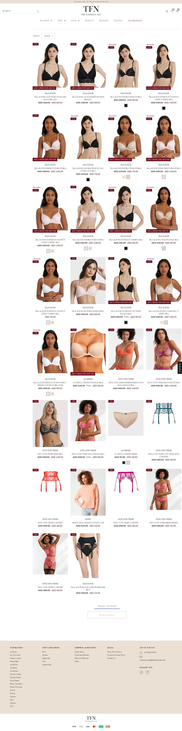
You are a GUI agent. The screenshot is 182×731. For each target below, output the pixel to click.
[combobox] (19, 11)
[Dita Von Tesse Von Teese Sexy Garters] (163, 423)
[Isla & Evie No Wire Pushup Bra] (88, 280)
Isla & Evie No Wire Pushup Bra (88, 311)
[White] (48, 322)
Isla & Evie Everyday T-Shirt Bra (126, 240)
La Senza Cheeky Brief (125, 454)
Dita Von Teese (126, 379)
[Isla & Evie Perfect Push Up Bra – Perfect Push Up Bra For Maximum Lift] (50, 352)
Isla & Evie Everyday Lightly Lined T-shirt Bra (164, 98)
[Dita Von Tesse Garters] (50, 556)
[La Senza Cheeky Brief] (125, 423)
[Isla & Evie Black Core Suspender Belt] (88, 556)
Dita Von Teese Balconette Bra (163, 382)
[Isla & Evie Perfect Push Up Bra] (50, 137)
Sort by (36, 36)
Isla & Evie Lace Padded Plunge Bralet (88, 98)
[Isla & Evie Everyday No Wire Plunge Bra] (125, 280)
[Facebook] (142, 672)
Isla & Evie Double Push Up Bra (125, 97)
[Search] (32, 11)
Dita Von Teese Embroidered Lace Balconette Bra (126, 383)
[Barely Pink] (124, 177)
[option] (91, 1)
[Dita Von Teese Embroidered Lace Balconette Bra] (125, 352)
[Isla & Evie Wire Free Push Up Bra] (163, 137)
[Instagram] (148, 672)
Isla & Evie (50, 93)
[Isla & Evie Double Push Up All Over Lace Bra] (88, 137)
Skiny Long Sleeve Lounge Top (88, 523)
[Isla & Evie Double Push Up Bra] (125, 66)
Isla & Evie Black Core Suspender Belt (88, 588)
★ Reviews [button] (180, 368)
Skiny (88, 519)
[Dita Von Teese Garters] (50, 492)
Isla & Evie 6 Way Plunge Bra (163, 240)
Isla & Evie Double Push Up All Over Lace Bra (88, 169)
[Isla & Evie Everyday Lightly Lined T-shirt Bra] (163, 66)
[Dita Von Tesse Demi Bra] (50, 423)
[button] (48, 36)
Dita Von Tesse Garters (50, 587)
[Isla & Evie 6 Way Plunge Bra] (163, 209)
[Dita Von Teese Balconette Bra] (163, 352)
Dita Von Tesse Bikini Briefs (164, 523)
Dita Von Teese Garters (50, 523)
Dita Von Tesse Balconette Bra (88, 454)
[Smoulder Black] (124, 463)
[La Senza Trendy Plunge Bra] (88, 352)
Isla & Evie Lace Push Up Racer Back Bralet (50, 98)
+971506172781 (150, 652)
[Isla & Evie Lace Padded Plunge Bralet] (88, 66)
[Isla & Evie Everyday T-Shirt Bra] (125, 209)
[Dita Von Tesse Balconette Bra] (88, 423)
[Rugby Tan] (128, 177)
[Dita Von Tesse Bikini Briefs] (163, 492)
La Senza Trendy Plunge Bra (88, 382)
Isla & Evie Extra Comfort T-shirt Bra (164, 312)
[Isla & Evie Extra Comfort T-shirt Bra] (163, 280)
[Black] (126, 105)
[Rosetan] (128, 463)
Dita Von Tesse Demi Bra (50, 454)
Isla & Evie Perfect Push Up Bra (50, 168)
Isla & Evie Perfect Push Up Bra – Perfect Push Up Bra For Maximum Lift (50, 384)
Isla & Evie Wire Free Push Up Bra (164, 168)
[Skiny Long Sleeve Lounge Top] (88, 492)
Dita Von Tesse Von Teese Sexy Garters (163, 455)
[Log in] (167, 11)
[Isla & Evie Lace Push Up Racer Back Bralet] (50, 66)
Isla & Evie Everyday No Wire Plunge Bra (126, 312)
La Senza (88, 379)
